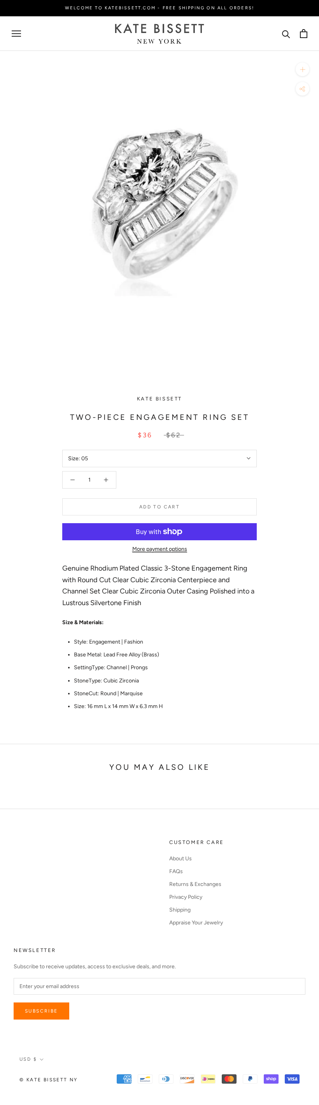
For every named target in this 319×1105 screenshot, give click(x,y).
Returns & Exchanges (195, 884)
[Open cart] (303, 33)
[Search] (286, 34)
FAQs (176, 871)
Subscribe (41, 1011)
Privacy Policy (185, 897)
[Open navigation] (16, 33)
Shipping (180, 910)
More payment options (159, 549)
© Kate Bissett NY (48, 1079)
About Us (180, 858)
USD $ (28, 1059)
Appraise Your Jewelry (196, 922)
